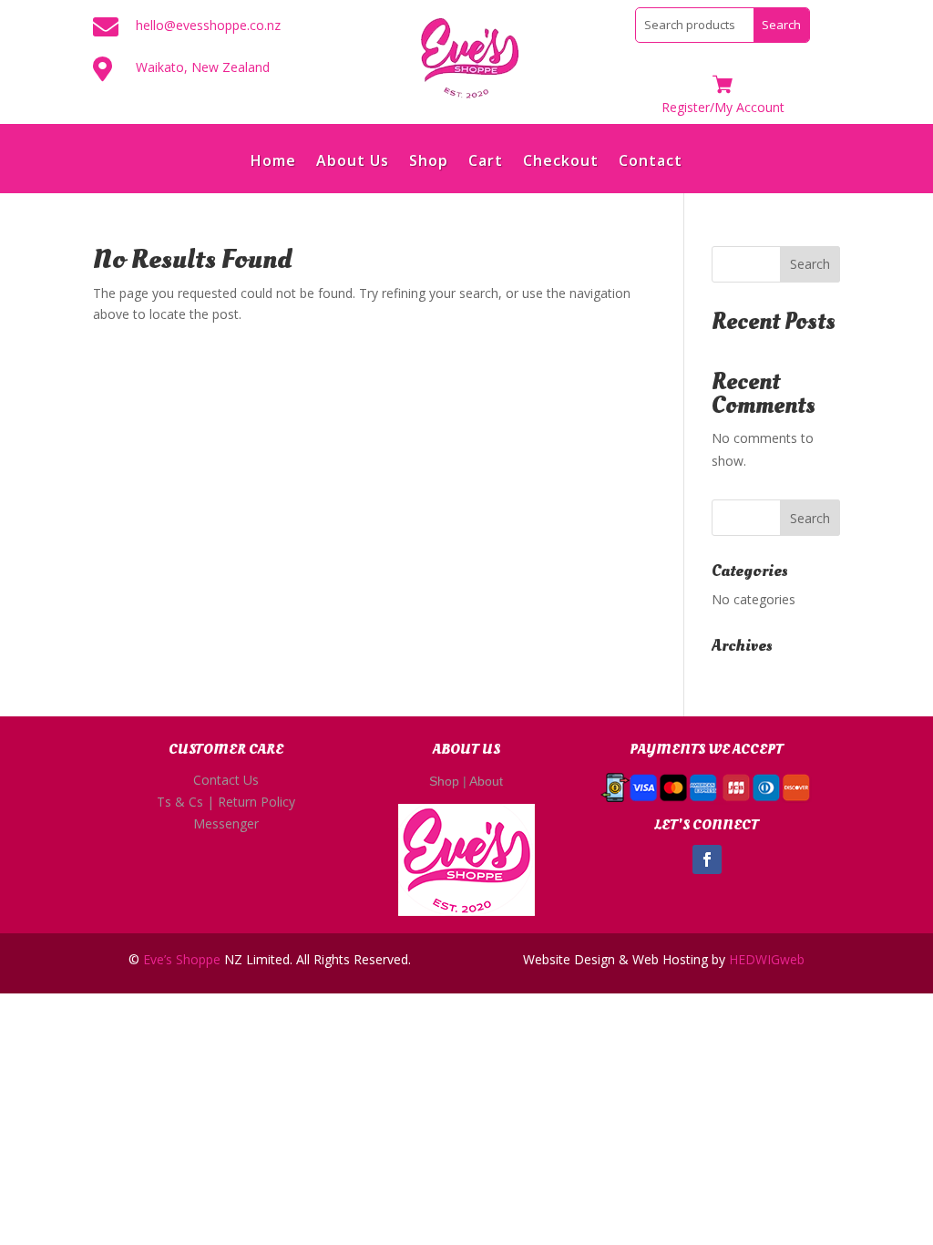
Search (810, 264)
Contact (650, 162)
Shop (428, 162)
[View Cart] (722, 86)
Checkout (561, 162)
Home (273, 162)
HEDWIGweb (767, 959)
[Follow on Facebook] (707, 859)
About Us (352, 162)
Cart (485, 162)
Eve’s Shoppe (181, 959)
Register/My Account (722, 107)
